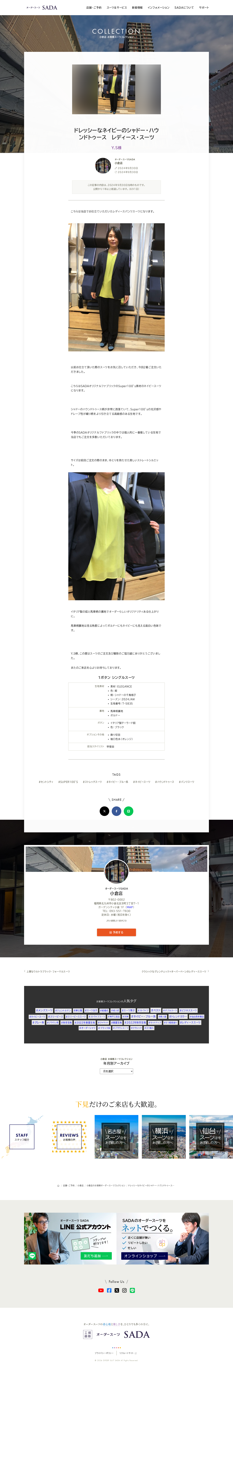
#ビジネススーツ (188, 1010)
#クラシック (136, 1028)
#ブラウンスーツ (120, 1028)
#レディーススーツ (190, 1022)
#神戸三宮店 (114, 1017)
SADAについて (184, 7)
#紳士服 (78, 1010)
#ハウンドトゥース (164, 782)
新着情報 (137, 7)
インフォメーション (158, 7)
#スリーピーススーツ (76, 1016)
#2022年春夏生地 (84, 1022)
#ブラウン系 (52, 1023)
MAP (130, 907)
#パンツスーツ (186, 782)
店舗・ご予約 (94, 7)
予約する (117, 932)
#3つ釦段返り (170, 1023)
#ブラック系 (104, 1028)
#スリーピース (55, 1016)
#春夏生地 (116, 1022)
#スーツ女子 (91, 1010)
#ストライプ (143, 1010)
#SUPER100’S (68, 782)
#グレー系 (38, 1022)
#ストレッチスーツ (92, 782)
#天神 (125, 1017)
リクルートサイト (127, 1353)
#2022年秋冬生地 (135, 1022)
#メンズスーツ (44, 1010)
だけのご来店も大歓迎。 (116, 1104)
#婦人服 (162, 1017)
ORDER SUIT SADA (111, 1360)
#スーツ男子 (128, 1010)
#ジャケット (103, 1023)
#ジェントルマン (63, 1010)
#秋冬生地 (66, 1022)
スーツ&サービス (117, 7)
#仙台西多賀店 (197, 1017)
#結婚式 (104, 1010)
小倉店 (116, 891)
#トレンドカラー (178, 1016)
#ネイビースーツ (141, 782)
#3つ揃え (149, 1028)
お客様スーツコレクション (108, 1001)
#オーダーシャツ (87, 1028)
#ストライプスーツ (97, 1017)
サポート (204, 7)
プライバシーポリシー (104, 1353)
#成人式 (115, 1010)
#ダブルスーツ (170, 1010)
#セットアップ (155, 1023)
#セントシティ (46, 782)
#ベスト (155, 1010)
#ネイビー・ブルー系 (117, 782)
